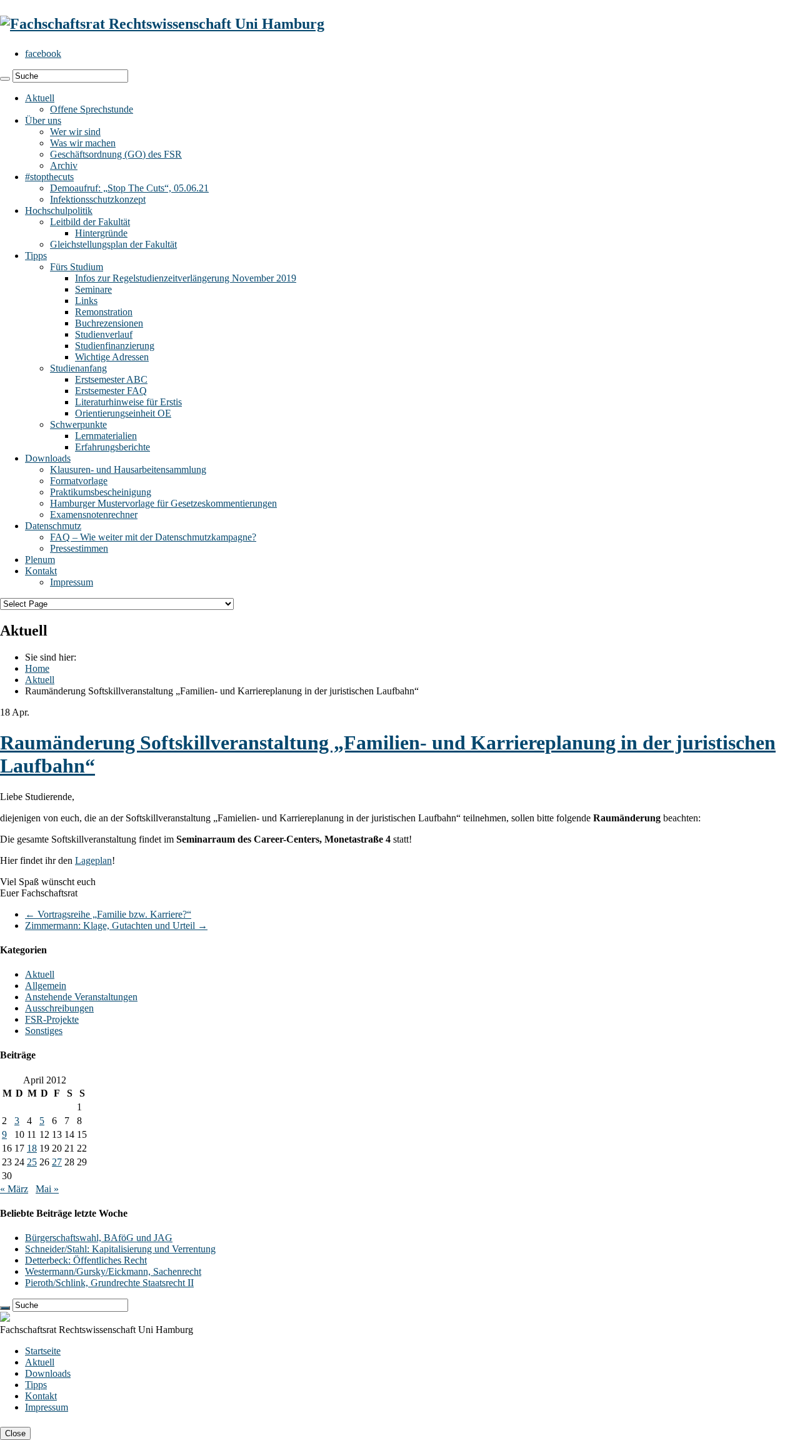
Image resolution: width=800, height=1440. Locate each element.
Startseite (43, 1351)
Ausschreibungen (59, 1008)
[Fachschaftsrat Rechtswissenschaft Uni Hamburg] (162, 24)
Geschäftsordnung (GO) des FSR (116, 154)
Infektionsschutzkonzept (98, 199)
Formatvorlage (79, 480)
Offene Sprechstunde (91, 109)
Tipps (36, 255)
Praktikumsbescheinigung (100, 492)
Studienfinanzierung (114, 345)
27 (57, 1162)
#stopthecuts (49, 176)
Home (37, 668)
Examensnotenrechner (94, 514)
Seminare (93, 289)
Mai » (47, 1189)
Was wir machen (83, 143)
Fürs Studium (76, 266)
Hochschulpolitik (58, 210)
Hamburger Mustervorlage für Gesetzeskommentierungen (163, 503)
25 (32, 1162)
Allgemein (45, 985)
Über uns (43, 120)
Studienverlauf (103, 334)
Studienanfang (78, 368)
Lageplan (93, 860)
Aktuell (39, 98)
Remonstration (103, 312)
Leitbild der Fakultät (90, 221)
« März (14, 1189)
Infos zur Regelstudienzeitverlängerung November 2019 (185, 278)
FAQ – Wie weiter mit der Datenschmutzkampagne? (153, 537)
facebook (43, 53)
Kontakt (41, 570)
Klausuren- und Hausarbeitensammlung (128, 469)
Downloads (48, 458)
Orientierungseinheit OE (123, 413)
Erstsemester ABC (111, 379)
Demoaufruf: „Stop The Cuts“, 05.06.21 (129, 188)
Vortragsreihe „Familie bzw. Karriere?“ (108, 914)
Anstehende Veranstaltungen (81, 996)
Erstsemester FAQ (111, 390)
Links (86, 300)
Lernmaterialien (106, 435)
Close (15, 1433)
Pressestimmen (79, 548)
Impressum (71, 582)
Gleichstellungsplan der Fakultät (113, 244)
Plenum (40, 559)
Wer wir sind (75, 131)
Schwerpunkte (78, 424)
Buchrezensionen (109, 323)
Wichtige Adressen (112, 357)
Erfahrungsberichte (112, 447)
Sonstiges (43, 1030)
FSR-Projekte (52, 1019)
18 (32, 1148)
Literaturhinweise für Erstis (128, 402)
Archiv (64, 165)
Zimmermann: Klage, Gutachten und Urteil (116, 925)
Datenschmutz (53, 525)
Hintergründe (101, 233)
